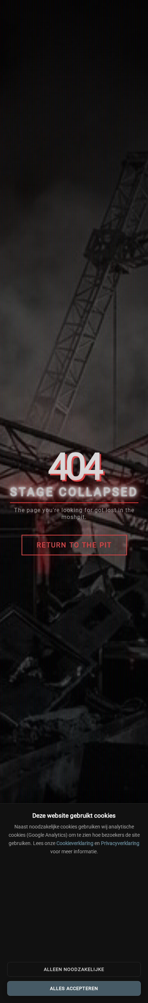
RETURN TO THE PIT (74, 545)
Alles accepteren (74, 988)
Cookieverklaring (74, 843)
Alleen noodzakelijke (74, 969)
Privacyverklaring (120, 843)
